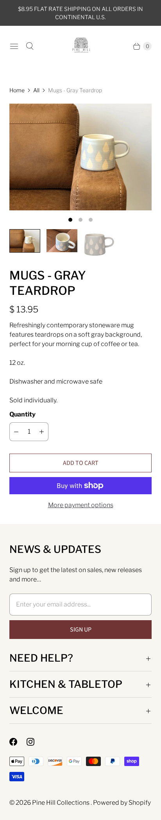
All (36, 90)
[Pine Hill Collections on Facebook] (18, 741)
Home (17, 90)
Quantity (22, 414)
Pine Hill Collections (61, 802)
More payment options (80, 505)
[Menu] (14, 46)
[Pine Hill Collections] (80, 46)
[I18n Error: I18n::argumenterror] (24, 241)
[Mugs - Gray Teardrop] (80, 157)
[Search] (30, 46)
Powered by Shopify (122, 802)
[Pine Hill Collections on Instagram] (35, 741)
